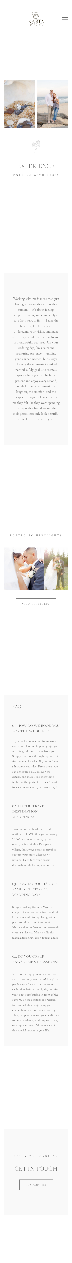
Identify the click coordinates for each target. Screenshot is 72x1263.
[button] (65, 19)
